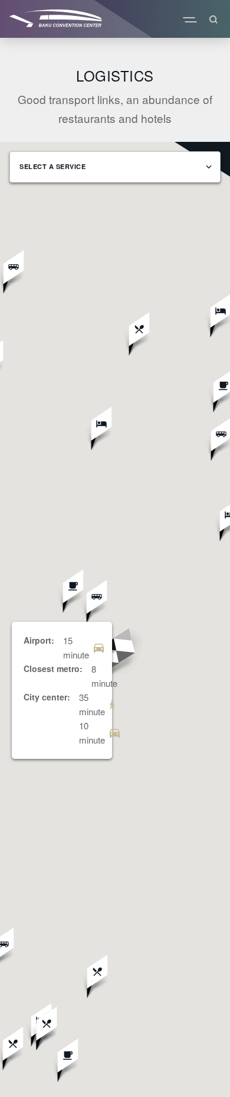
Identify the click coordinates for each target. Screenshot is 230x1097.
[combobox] (115, 167)
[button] (114, 659)
